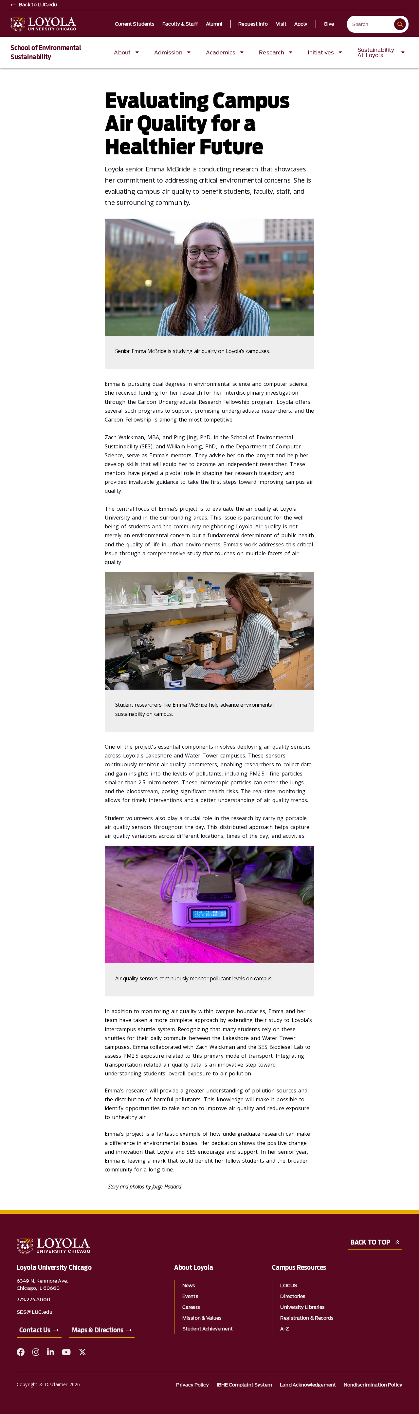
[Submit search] (400, 24)
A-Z (284, 1329)
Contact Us (34, 1330)
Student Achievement (207, 1329)
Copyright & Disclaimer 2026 (48, 1384)
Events (190, 1296)
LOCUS (288, 1285)
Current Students (135, 24)
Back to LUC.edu (38, 5)
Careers (191, 1307)
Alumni (214, 24)
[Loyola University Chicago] (43, 24)
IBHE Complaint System (244, 1385)
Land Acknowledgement (308, 1385)
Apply (301, 24)
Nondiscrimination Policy (373, 1385)
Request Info (253, 24)
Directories (292, 1296)
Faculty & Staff (180, 24)
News (188, 1285)
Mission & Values (202, 1318)
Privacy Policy (192, 1385)
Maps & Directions (97, 1330)
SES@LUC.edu (34, 1312)
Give (329, 24)
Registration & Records (307, 1318)
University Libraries (302, 1307)
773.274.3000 (33, 1300)
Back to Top (370, 1242)
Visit (281, 24)
